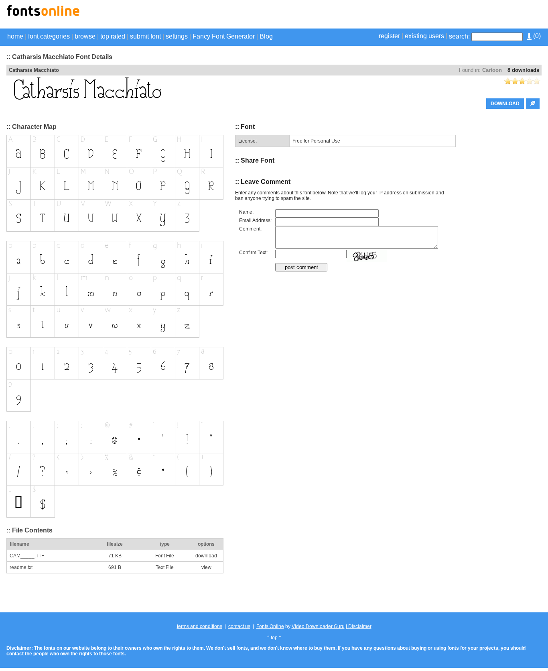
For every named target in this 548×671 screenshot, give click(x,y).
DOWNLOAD (505, 103)
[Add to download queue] (533, 103)
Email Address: (255, 220)
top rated (112, 36)
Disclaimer (359, 626)
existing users (424, 36)
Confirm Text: (253, 252)
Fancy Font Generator (224, 36)
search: (459, 36)
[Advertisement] (448, 15)
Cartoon (492, 70)
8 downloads (523, 70)
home (15, 36)
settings (177, 36)
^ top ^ (274, 637)
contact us (239, 626)
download (206, 556)
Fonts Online (270, 626)
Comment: (250, 229)
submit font (145, 36)
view (206, 567)
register (389, 36)
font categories (49, 36)
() (536, 36)
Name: (246, 212)
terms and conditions (199, 626)
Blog (266, 36)
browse (85, 36)
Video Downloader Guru (318, 626)
